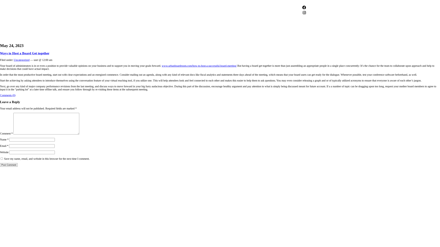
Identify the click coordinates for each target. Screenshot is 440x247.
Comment (6, 133)
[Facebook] (304, 7)
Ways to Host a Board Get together (24, 53)
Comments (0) (7, 95)
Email (4, 145)
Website (4, 152)
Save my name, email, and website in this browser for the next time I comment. (47, 158)
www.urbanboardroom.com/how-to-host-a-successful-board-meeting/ (199, 65)
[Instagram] (304, 12)
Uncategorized (22, 59)
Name (4, 139)
